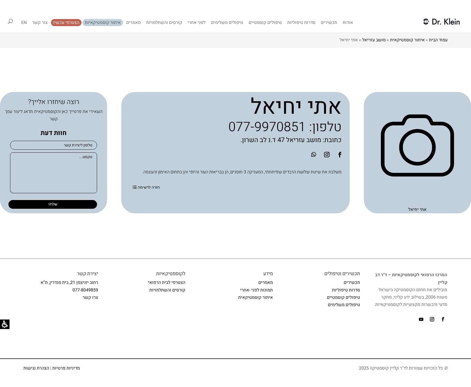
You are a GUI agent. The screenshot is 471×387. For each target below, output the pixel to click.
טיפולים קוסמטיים (265, 22)
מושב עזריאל (374, 40)
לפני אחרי (197, 22)
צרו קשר (90, 297)
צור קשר (40, 22)
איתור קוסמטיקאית (407, 40)
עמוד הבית (438, 40)
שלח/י (52, 204)
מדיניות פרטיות (66, 368)
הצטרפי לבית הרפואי (166, 282)
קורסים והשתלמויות (164, 22)
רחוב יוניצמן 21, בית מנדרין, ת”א (69, 282)
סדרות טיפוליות (301, 22)
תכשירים (329, 22)
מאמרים (133, 22)
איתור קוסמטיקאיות (103, 22)
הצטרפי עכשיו (66, 22)
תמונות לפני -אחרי (256, 290)
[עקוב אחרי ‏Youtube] (421, 319)
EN (24, 22)
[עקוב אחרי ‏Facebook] (339, 154)
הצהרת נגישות (36, 368)
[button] (326, 154)
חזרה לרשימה (149, 187)
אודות (348, 22)
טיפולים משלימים (227, 22)
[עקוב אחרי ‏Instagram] (432, 319)
